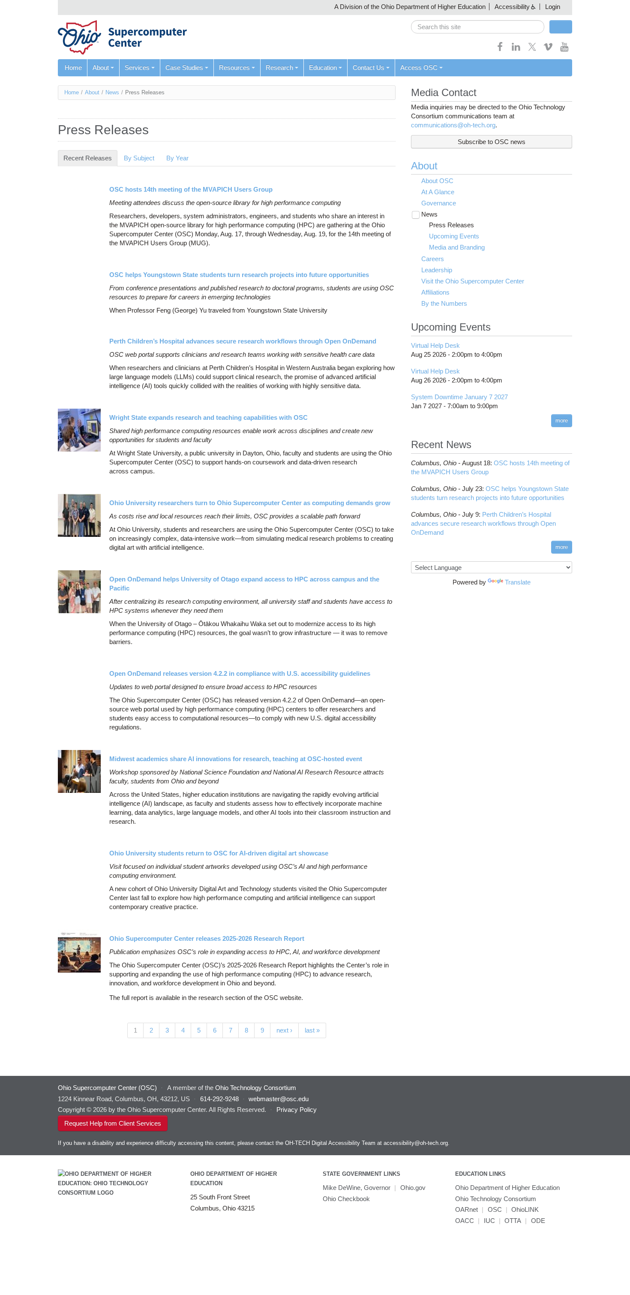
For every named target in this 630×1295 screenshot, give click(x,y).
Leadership (436, 270)
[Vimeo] (548, 49)
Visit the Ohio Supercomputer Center (472, 281)
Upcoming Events (454, 236)
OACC (464, 1220)
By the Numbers (444, 303)
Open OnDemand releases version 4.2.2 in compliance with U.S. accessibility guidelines (239, 673)
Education (323, 67)
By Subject (139, 158)
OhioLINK (525, 1209)
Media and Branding (457, 247)
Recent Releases (90, 158)
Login (552, 6)
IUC (489, 1220)
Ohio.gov (413, 1187)
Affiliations (435, 292)
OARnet (466, 1209)
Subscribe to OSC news (491, 141)
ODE (538, 1220)
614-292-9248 (219, 1098)
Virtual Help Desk (435, 345)
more (561, 420)
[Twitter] (532, 49)
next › (284, 1030)
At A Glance (437, 192)
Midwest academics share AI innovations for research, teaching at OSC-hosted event (235, 758)
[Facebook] (500, 49)
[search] (477, 26)
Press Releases (451, 225)
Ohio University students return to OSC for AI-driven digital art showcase (218, 853)
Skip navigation (23, 6)
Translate (518, 582)
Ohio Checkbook (346, 1198)
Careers (432, 258)
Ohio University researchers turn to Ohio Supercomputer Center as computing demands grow (249, 502)
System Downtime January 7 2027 (459, 397)
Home (73, 67)
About (101, 67)
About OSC (437, 180)
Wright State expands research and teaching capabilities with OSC (208, 417)
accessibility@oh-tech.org (416, 1143)
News (112, 92)
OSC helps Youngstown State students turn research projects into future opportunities (239, 274)
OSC (495, 1209)
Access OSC (419, 67)
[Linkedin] (516, 49)
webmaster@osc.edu (279, 1098)
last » (312, 1030)
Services (137, 67)
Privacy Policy (296, 1109)
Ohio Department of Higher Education (507, 1187)
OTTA (512, 1220)
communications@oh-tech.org (453, 125)
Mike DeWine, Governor (356, 1187)
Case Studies (184, 67)
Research (279, 67)
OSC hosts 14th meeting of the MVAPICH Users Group (191, 189)
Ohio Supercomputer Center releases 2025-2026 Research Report (206, 938)
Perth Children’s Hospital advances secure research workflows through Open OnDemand (242, 341)
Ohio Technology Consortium (495, 1198)
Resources (234, 67)
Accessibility (512, 6)
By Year (177, 158)
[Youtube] (564, 49)
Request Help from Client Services (112, 1123)
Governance (438, 203)
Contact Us (368, 67)
